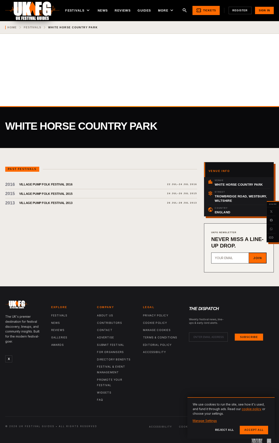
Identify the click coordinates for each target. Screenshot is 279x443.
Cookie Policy (155, 322)
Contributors (109, 322)
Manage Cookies (157, 330)
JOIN (257, 258)
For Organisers (110, 352)
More (166, 10)
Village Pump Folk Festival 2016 (45, 184)
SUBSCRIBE (249, 337)
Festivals (78, 10)
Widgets (104, 392)
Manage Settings (205, 421)
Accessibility (154, 352)
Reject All (224, 429)
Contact (104, 330)
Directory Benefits (114, 359)
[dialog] (231, 418)
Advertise (105, 337)
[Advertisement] (139, 73)
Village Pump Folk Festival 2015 (45, 193)
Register (240, 10)
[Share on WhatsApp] (271, 229)
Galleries (59, 337)
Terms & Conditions (160, 337)
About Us (105, 315)
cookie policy (251, 409)
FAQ (100, 399)
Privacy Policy (155, 315)
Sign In (264, 10)
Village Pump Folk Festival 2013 (45, 203)
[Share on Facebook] (271, 220)
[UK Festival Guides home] (24, 305)
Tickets (206, 10)
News (103, 10)
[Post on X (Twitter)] (271, 211)
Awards (57, 344)
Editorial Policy (157, 344)
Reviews (123, 10)
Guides (144, 10)
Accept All (254, 429)
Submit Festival (110, 344)
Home (12, 27)
